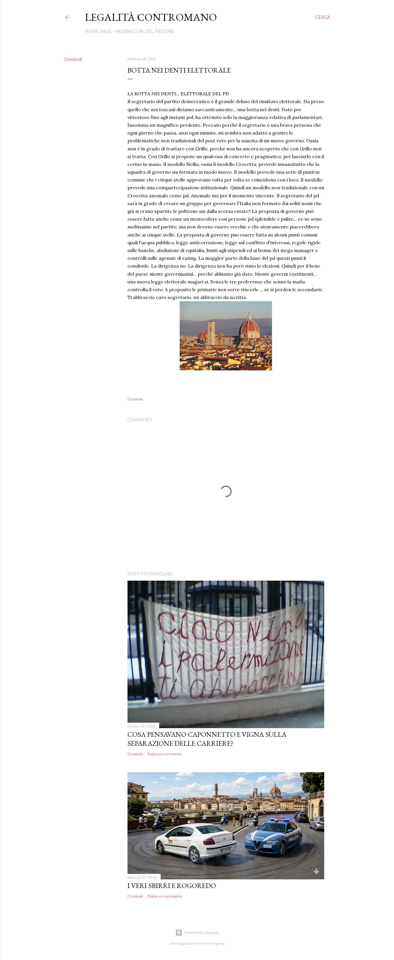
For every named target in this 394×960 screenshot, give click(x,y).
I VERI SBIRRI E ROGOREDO (171, 885)
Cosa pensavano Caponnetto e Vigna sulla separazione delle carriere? (206, 739)
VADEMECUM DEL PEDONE (144, 31)
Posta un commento (164, 754)
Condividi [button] (73, 59)
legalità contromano (151, 17)
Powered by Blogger (202, 932)
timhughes (215, 943)
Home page (98, 31)
